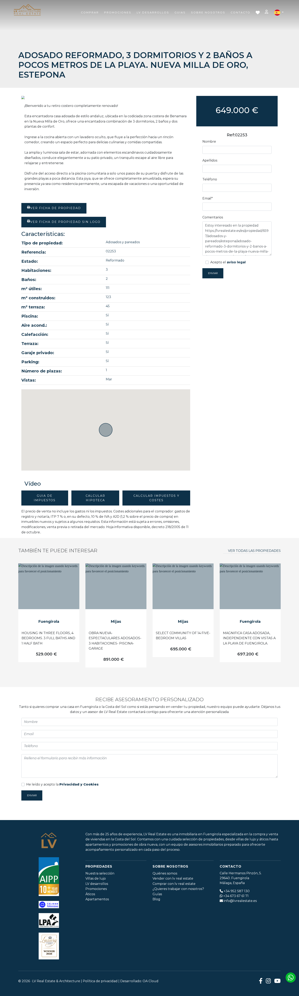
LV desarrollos (96, 884)
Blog (156, 899)
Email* (207, 198)
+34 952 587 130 (237, 891)
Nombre (209, 141)
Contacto (240, 12)
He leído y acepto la (62, 784)
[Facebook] (261, 981)
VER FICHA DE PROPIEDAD (55, 208)
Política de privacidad (100, 981)
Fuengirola (48, 621)
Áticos (90, 894)
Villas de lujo (95, 878)
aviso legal (236, 262)
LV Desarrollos (153, 12)
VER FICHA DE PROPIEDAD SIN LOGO (65, 222)
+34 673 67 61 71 (236, 896)
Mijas (116, 621)
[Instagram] (268, 981)
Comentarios (212, 217)
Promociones (117, 12)
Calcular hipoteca (95, 498)
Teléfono (209, 179)
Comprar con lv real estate (174, 884)
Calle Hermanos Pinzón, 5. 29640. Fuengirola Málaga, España (241, 878)
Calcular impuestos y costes (156, 498)
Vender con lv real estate (173, 878)
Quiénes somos (165, 873)
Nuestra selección (99, 873)
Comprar (90, 12)
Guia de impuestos (45, 498)
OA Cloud (150, 981)
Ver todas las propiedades (254, 551)
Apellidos (209, 160)
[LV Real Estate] (27, 10)
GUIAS (180, 12)
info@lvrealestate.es (240, 901)
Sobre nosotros (208, 12)
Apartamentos (97, 899)
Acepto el (228, 262)
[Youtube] (277, 981)
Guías (157, 894)
